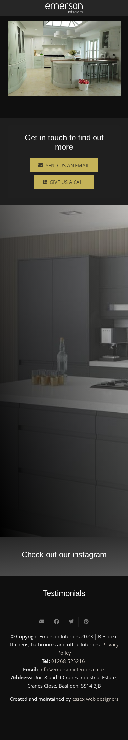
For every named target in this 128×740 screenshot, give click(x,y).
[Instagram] (64, 714)
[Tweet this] (71, 622)
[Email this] (41, 622)
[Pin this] (86, 622)
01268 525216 (68, 661)
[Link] (64, 8)
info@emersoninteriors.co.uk (72, 669)
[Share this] (56, 622)
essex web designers (95, 699)
